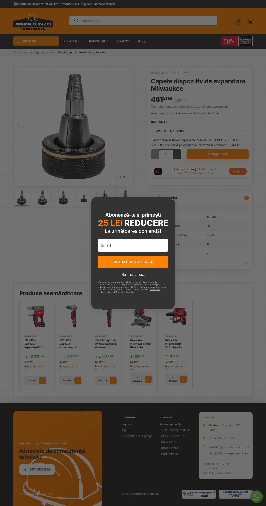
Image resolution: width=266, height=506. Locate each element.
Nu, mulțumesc (133, 274)
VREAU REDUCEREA (133, 262)
